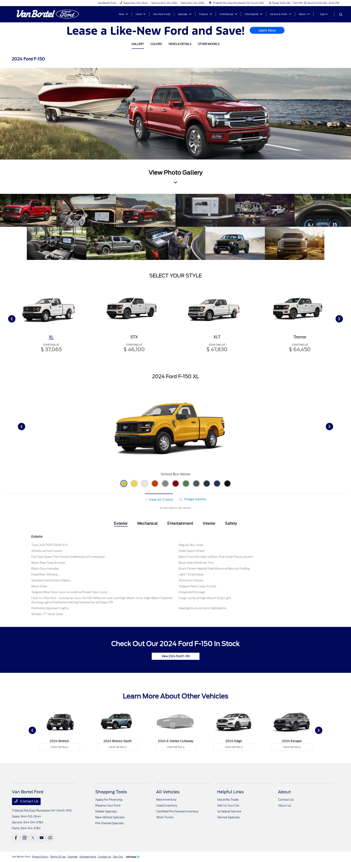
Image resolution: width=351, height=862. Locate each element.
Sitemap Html (87, 856)
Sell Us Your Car (228, 805)
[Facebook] (16, 838)
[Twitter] (33, 838)
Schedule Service (229, 811)
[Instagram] (24, 838)
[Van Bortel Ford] (47, 14)
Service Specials (228, 817)
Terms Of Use (58, 856)
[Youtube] (41, 838)
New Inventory (166, 799)
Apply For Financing (108, 799)
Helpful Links (230, 791)
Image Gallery (194, 499)
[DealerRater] (50, 838)
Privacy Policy (40, 856)
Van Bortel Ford (21, 856)
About (284, 791)
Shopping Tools (111, 791)
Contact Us (28, 801)
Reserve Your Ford (107, 805)
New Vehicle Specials (110, 817)
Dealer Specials (106, 811)
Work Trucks (164, 817)
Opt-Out (118, 856)
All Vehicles (168, 791)
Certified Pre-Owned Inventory (177, 811)
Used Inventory (166, 805)
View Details (59, 747)
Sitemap (72, 856)
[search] (340, 14)
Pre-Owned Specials (109, 823)
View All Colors (160, 500)
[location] (210, 2)
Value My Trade (227, 799)
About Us (284, 805)
